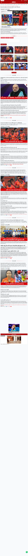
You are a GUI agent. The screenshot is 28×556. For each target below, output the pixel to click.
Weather (15, 4)
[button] (24, 0)
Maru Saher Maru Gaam (9, 4)
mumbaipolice (7, 37)
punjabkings (11, 37)
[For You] (23, 0)
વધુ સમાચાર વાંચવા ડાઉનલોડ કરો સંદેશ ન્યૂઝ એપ (6, 257)
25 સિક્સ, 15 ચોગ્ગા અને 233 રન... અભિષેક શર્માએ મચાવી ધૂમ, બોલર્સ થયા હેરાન (13, 164)
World (24, 4)
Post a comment (14, 72)
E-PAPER (3, 0)
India (16, 4)
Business (22, 4)
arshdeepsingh (3, 37)
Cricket (26, 4)
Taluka (5, 4)
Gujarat (3, 4)
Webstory (19, 4)
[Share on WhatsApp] (27, 552)
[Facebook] (6, 9)
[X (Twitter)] (7, 9)
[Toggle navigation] (1, 2)
